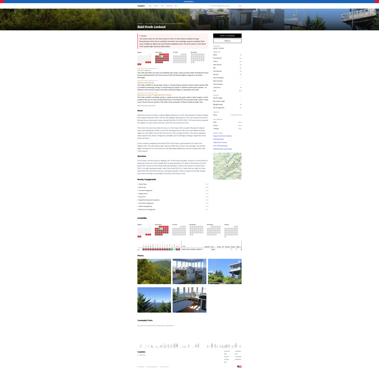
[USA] (239, 367)
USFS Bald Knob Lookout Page (222, 149)
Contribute (169, 6)
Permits (156, 6)
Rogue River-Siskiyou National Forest (169, 23)
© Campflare (140, 366)
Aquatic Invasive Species (145, 83)
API (176, 6)
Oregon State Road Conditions (222, 136)
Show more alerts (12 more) (146, 106)
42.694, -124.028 (218, 48)
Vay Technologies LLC (152, 366)
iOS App (226, 359)
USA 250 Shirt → (189, 1)
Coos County (149, 23)
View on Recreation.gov (220, 146)
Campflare (141, 6)
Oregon (140, 23)
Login (240, 6)
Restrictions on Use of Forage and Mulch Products (154, 95)
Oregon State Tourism (220, 142)
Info (162, 6)
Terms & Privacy (164, 366)
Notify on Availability (227, 36)
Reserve (227, 41)
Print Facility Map (218, 139)
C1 (138, 250)
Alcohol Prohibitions (144, 70)
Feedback (238, 359)
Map (150, 6)
